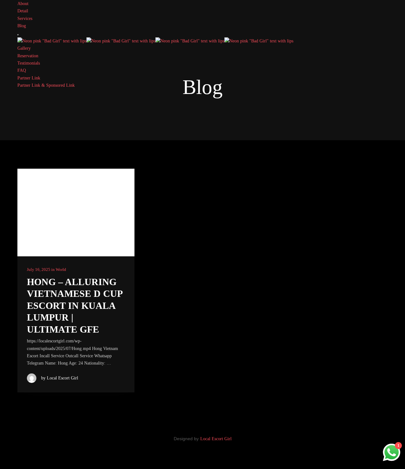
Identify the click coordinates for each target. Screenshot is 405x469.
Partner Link (28, 78)
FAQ (21, 70)
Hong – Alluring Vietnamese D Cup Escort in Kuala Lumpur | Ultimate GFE (74, 306)
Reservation (27, 55)
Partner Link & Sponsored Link (46, 85)
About (22, 3)
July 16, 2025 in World (46, 269)
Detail (22, 11)
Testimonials (28, 63)
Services (24, 18)
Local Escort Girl (216, 438)
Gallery (24, 48)
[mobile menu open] (18, 34)
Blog (21, 25)
